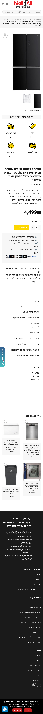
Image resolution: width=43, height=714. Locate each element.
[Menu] (39, 4)
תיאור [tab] (37, 301)
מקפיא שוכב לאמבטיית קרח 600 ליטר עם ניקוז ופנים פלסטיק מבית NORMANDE (11, 444)
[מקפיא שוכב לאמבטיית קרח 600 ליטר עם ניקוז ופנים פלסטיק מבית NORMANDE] (11, 429)
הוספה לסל (21, 227)
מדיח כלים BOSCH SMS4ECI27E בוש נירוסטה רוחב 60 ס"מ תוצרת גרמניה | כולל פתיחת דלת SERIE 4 (32, 450)
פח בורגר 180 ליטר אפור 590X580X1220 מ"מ (11, 491)
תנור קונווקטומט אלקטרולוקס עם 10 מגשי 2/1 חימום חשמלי (32, 487)
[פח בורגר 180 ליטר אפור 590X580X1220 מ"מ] (11, 475)
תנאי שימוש (17, 710)
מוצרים (24, 19)
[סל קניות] (3, 4)
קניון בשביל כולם (35, 19)
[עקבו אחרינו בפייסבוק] (39, 685)
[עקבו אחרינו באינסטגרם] (34, 685)
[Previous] (37, 62)
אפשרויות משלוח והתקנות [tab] (29, 306)
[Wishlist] (7, 4)
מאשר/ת (28, 710)
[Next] (4, 62)
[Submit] (4, 12)
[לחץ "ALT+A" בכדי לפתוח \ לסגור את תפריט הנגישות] (5, 709)
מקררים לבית (14, 19)
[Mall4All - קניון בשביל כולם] (23, 4)
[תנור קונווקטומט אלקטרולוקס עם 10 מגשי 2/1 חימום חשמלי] (32, 472)
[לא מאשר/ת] (40, 707)
